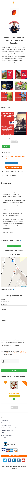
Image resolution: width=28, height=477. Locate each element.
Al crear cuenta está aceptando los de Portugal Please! (15, 353)
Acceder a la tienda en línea (13, 167)
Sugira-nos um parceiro (14, 455)
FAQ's (2, 432)
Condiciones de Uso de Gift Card (9, 427)
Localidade (3, 309)
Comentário (3, 320)
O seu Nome (4, 304)
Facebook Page (13, 162)
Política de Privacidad (6, 425)
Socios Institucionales (6, 435)
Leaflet (22, 286)
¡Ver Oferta (6, 146)
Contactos (3, 437)
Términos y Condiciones (7, 423)
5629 (6, 382)
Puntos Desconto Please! (7, 430)
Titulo (2, 315)
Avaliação (3, 299)
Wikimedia (25, 286)
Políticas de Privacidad (20, 353)
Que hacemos (4, 420)
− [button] (3, 262)
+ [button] (3, 259)
